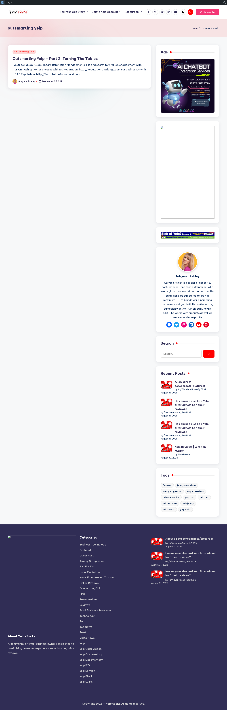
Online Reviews (89, 583)
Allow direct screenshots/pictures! (190, 384)
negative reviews (195, 491)
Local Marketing (90, 572)
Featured (85, 550)
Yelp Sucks (86, 681)
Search (167, 343)
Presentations (88, 599)
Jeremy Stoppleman (92, 561)
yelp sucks (185, 509)
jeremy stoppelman (186, 485)
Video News (87, 638)
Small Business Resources (95, 610)
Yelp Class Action (91, 649)
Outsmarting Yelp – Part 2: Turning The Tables (55, 58)
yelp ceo (204, 497)
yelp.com (189, 497)
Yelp (82, 643)
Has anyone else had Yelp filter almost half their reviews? (192, 405)
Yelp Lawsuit (87, 670)
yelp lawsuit (168, 509)
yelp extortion (170, 503)
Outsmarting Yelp (24, 52)
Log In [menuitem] (9, 2)
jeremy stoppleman (172, 491)
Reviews (85, 605)
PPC (82, 594)
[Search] (208, 354)
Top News (86, 627)
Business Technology (93, 544)
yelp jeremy (188, 503)
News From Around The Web (97, 577)
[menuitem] (2, 2)
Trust (83, 632)
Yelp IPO (85, 665)
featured (167, 485)
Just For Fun (87, 566)
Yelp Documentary (91, 659)
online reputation (171, 497)
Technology (87, 616)
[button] (207, 12)
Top (82, 621)
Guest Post (87, 555)
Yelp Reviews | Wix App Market (190, 449)
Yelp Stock (86, 676)
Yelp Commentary (91, 654)
